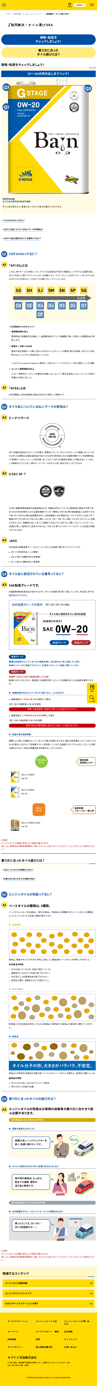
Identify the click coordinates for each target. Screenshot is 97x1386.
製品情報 (17, 14)
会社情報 (68, 1331)
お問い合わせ (70, 1347)
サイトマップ (70, 1339)
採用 (38, 1339)
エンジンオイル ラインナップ (18, 1293)
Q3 (6, 87)
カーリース (13, 1331)
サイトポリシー (15, 1347)
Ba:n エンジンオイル (34, 14)
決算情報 (12, 1339)
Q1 (6, 107)
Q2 (88, 88)
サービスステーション (18, 1321)
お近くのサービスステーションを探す (21, 1303)
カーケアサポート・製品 (47, 1331)
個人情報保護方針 (44, 1347)
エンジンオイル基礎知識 (16, 1283)
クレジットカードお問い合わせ (76, 1322)
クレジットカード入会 (46, 1321)
